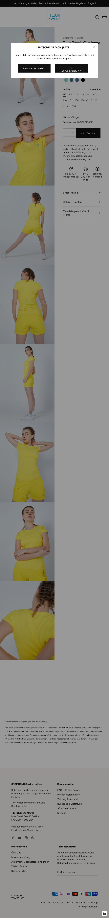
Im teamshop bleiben (34, 68)
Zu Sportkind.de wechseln (71, 70)
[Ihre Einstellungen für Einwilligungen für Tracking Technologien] (104, 913)
